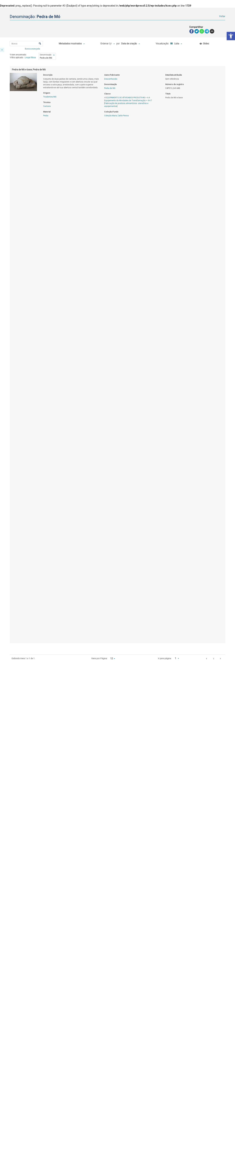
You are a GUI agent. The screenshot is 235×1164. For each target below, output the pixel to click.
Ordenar (104, 43)
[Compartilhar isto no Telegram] (207, 31)
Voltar (222, 16)
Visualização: (162, 43)
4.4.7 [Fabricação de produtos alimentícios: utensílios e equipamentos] (128, 103)
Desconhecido (110, 79)
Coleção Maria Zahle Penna (116, 116)
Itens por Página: (99, 658)
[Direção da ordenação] (112, 43)
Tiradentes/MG (49, 97)
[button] (231, 36)
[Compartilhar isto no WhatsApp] (202, 31)
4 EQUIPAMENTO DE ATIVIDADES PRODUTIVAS (124, 97)
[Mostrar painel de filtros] (2, 50)
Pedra (45, 116)
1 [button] (213, 658)
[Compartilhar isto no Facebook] (191, 31)
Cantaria (47, 106)
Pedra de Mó (109, 88)
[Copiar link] (212, 31)
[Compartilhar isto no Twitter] (197, 31)
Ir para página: (165, 658)
